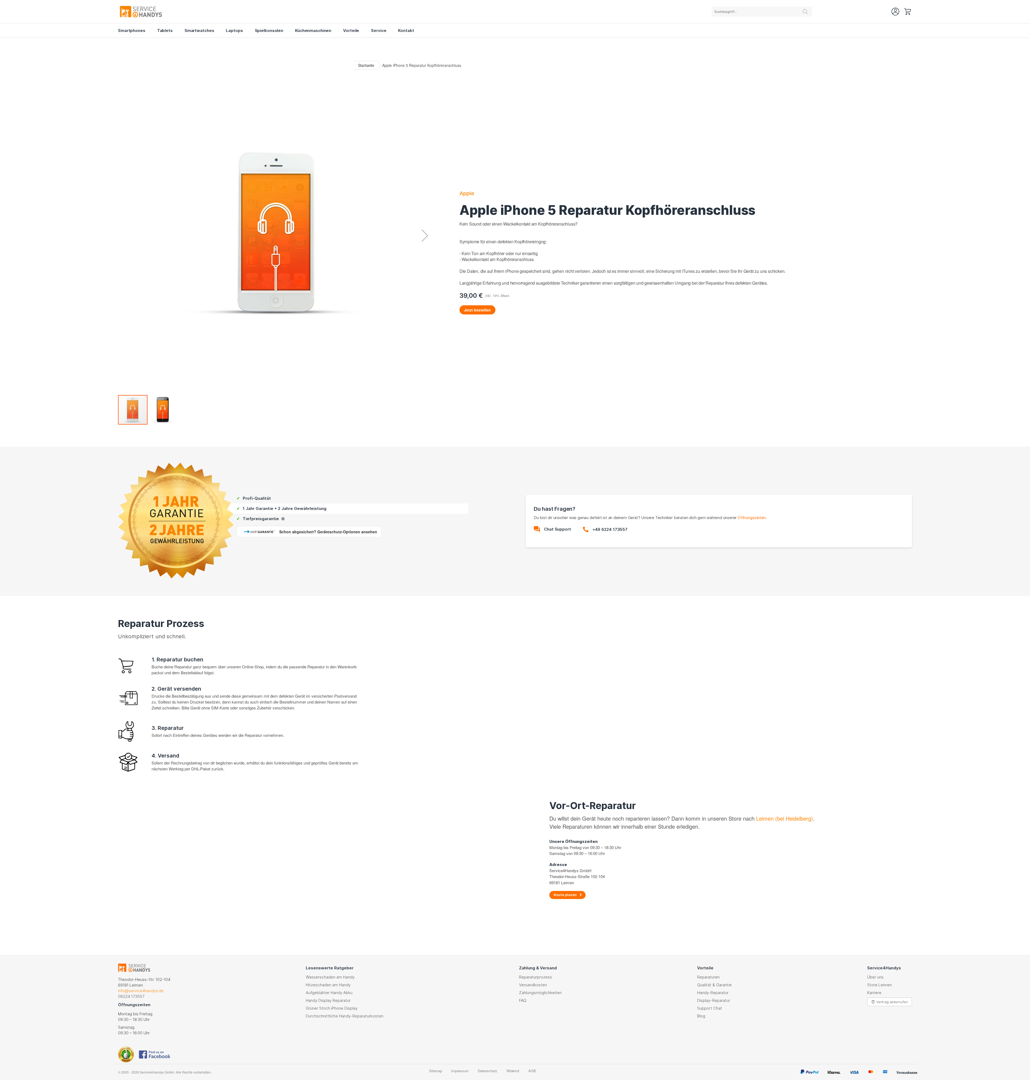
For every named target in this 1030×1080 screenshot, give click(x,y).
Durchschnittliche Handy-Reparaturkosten (344, 1016)
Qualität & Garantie (714, 984)
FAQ (522, 1000)
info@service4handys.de (141, 990)
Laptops (234, 30)
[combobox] (762, 11)
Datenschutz (487, 1070)
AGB (532, 1070)
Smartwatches (199, 30)
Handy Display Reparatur (328, 1000)
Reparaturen (708, 977)
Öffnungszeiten (752, 517)
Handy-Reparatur (713, 992)
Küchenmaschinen (313, 30)
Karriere (874, 992)
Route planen (565, 895)
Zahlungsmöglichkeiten (540, 992)
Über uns (875, 977)
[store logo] (177, 11)
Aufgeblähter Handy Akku (329, 992)
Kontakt (406, 30)
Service (378, 30)
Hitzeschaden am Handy (328, 984)
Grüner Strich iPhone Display (332, 1008)
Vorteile (351, 30)
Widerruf (512, 1070)
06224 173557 (131, 996)
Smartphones (131, 30)
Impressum (460, 1070)
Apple (466, 193)
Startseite (366, 65)
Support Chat (709, 1008)
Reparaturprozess (535, 977)
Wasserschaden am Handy (330, 977)
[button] (425, 235)
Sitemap (435, 1070)
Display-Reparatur (713, 1000)
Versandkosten (533, 984)
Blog (701, 1016)
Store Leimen (879, 984)
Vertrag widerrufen (892, 1002)
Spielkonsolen (269, 30)
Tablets (165, 30)
